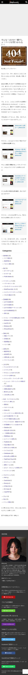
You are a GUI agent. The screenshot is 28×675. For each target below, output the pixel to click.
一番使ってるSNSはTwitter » (9, 580)
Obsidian (6, 427)
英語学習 (6, 261)
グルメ (5, 496)
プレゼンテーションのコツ (11, 286)
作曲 (4, 333)
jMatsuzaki (4, 563)
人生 (4, 364)
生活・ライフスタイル (9, 399)
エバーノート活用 (9, 439)
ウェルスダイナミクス (10, 367)
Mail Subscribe (9, 597)
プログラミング (7, 475)
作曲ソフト (7, 336)
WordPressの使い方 (9, 289)
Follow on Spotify (9, 666)
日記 (4, 499)
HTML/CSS (7, 486)
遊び (4, 268)
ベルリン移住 (8, 264)
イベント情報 (7, 502)
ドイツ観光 (7, 258)
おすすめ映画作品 (9, 310)
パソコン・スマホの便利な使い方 (12, 317)
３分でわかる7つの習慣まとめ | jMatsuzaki (20, 201)
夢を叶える (7, 391)
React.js (6, 483)
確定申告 (6, 351)
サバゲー (6, 273)
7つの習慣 (7, 386)
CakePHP (7, 492)
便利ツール (7, 465)
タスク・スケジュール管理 (11, 467)
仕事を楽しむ (8, 357)
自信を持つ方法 (8, 430)
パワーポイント (8, 283)
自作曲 (6, 338)
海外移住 (5, 255)
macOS (6, 323)
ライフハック (8, 470)
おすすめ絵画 (8, 302)
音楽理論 (6, 341)
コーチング (7, 369)
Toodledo (6, 442)
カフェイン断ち (8, 401)
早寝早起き (7, 436)
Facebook (9, 653)
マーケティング (7, 281)
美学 (5, 313)
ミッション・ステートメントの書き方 (14, 381)
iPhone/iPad (7, 329)
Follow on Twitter (9, 639)
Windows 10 (7, 320)
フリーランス (8, 360)
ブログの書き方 (8, 295)
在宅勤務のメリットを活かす (12, 424)
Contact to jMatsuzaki (8, 624)
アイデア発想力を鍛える (11, 419)
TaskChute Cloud (9, 459)
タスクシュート (8, 462)
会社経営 (6, 354)
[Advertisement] (14, 20)
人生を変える (8, 394)
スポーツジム (8, 407)
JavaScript (7, 480)
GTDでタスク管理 (9, 447)
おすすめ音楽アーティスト (11, 307)
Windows (6, 326)
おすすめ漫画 (8, 304)
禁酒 (5, 404)
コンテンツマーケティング (11, 292)
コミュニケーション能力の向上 (12, 413)
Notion (6, 410)
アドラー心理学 (8, 375)
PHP (5, 477)
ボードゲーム (8, 270)
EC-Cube (6, 489)
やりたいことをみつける (11, 372)
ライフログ (7, 450)
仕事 (4, 349)
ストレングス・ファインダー (12, 378)
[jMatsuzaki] (14, 3)
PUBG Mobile (8, 276)
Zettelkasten (7, 453)
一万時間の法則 (8, 433)
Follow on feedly (9, 610)
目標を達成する (8, 389)
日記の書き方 (8, 444)
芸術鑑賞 (5, 299)
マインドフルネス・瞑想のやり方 (13, 421)
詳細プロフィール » (6, 578)
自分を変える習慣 (9, 456)
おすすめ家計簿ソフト (10, 416)
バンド (6, 344)
